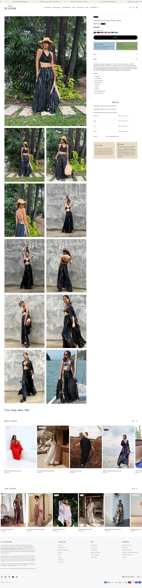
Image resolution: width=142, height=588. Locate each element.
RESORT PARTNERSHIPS (63, 550)
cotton (21, 557)
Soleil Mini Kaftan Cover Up (59, 529)
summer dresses (23, 563)
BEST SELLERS (94, 547)
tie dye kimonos (28, 546)
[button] (96, 27)
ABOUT (87, 7)
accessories (20, 548)
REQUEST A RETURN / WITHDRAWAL (130, 552)
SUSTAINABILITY (94, 7)
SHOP (73, 7)
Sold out (116, 37)
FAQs (59, 555)
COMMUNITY (61, 559)
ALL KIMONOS (94, 550)
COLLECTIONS (80, 7)
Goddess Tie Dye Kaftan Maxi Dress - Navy (112, 471)
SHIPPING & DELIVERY (127, 545)
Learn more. (120, 156)
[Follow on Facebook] (2, 577)
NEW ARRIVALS (94, 545)
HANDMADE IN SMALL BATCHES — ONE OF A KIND (49, 1)
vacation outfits (12, 565)
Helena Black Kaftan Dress (75, 471)
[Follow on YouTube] (13, 577)
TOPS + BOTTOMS (95, 555)
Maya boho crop (114, 68)
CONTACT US (61, 562)
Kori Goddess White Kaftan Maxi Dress (45, 471)
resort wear (30, 563)
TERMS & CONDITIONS (127, 555)
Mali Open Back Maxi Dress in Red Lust (12, 471)
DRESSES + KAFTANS (95, 552)
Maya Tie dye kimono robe (103, 68)
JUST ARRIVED (47, 7)
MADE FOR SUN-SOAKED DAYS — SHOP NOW (79, 1)
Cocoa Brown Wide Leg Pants (7, 529)
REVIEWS (60, 552)
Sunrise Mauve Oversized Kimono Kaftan (36, 529)
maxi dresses (13, 548)
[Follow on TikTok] (17, 577)
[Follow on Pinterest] (9, 577)
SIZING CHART (125, 547)
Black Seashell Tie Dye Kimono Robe (112, 529)
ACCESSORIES (94, 557)
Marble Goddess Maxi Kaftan (85, 529)
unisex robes (7, 548)
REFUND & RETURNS (126, 550)
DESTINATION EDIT (66, 7)
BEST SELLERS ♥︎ (56, 7)
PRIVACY (124, 557)
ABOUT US (60, 545)
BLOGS (59, 557)
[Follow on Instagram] (6, 577)
